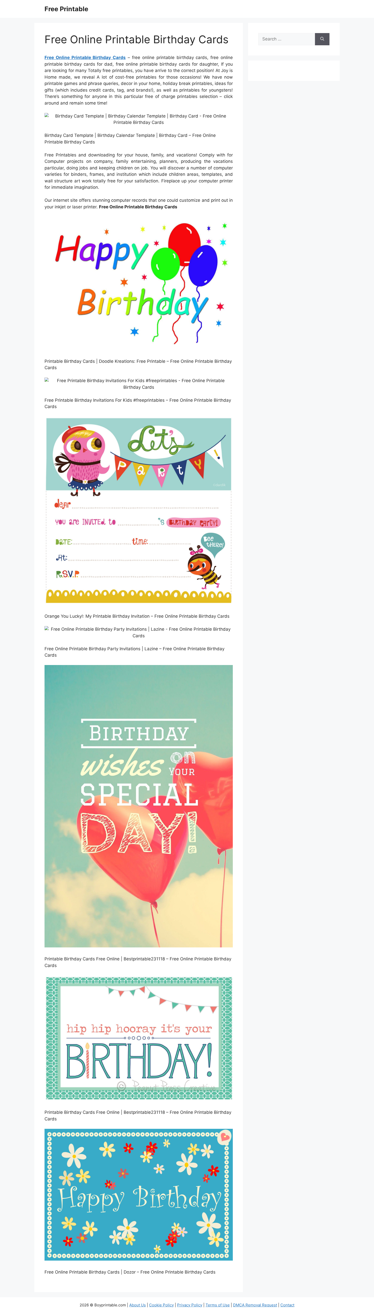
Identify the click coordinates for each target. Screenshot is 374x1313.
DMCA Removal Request (255, 1305)
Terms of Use (218, 1305)
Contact (287, 1305)
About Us (137, 1305)
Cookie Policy (161, 1305)
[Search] (322, 39)
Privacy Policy (189, 1305)
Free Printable (66, 9)
